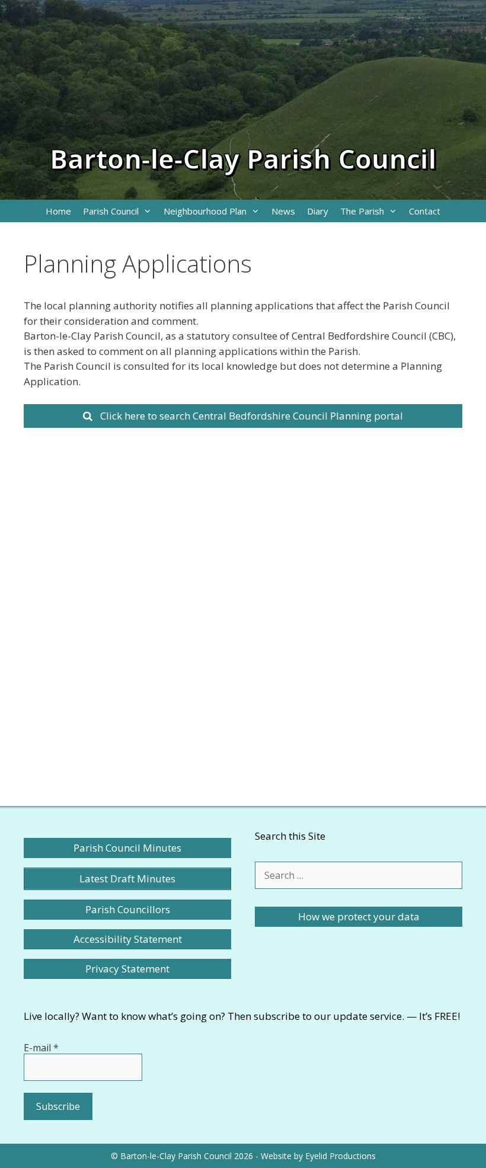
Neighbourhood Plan (205, 211)
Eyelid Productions (340, 1155)
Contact (424, 211)
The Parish (362, 211)
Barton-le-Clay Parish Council (243, 158)
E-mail (41, 1048)
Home (58, 211)
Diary (317, 211)
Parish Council (111, 211)
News (283, 211)
